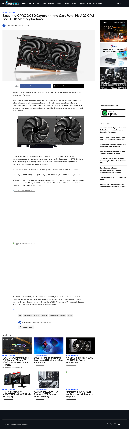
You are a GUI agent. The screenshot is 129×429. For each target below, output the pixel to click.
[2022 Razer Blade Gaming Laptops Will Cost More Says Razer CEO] (48, 345)
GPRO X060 (36, 315)
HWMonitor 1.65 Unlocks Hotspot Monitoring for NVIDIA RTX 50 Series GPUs (113, 161)
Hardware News (11, 12)
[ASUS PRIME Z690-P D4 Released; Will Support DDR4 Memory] (48, 379)
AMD (20, 315)
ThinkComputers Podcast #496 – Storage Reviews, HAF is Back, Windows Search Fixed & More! (112, 170)
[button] (3, 3)
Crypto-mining (27, 315)
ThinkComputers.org (29, 3)
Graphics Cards (54, 315)
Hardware (62, 315)
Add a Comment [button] (27, 327)
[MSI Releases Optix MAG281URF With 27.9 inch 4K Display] (17, 379)
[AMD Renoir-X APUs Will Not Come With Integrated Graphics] (80, 379)
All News (5, 12)
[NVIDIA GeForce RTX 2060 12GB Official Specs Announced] (80, 345)
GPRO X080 (44, 315)
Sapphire (70, 315)
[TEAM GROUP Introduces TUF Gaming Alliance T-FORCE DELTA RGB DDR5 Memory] (17, 345)
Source (15, 310)
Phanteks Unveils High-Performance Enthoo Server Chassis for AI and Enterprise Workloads (113, 130)
